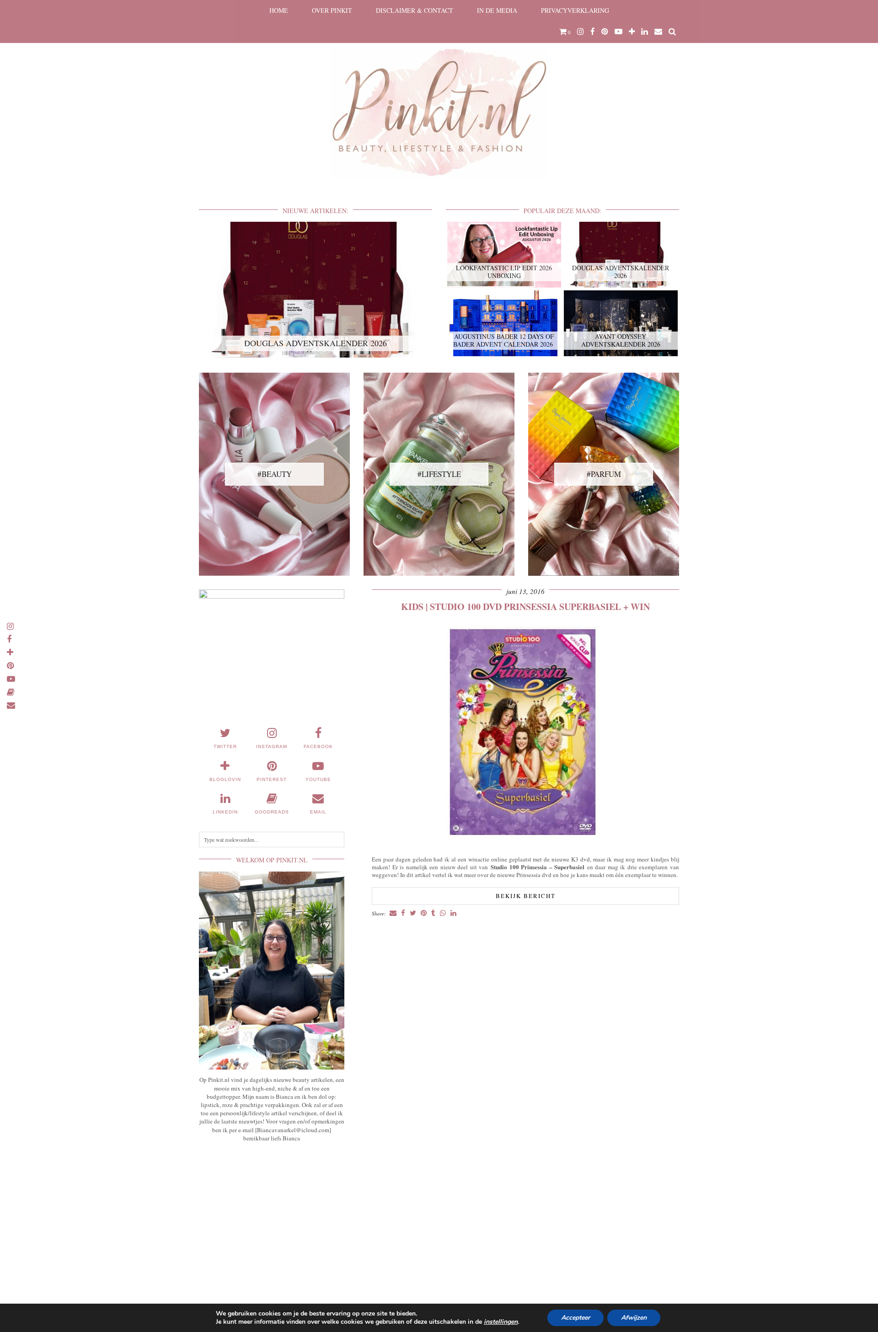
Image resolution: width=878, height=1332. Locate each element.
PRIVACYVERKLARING (575, 10)
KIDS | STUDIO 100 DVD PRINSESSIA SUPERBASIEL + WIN (525, 606)
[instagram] (580, 31)
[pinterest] (604, 31)
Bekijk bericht (526, 896)
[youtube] (618, 31)
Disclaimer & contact (414, 10)
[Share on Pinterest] (423, 913)
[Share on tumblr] (433, 913)
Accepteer (575, 1317)
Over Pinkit (332, 10)
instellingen (501, 1322)
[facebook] (592, 31)
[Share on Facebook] (403, 913)
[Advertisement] (271, 1217)
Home (278, 10)
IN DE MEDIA (497, 10)
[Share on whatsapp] (443, 913)
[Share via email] (393, 913)
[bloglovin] (632, 31)
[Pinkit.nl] (439, 94)
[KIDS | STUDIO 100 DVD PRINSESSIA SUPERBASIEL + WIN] (525, 845)
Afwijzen (634, 1317)
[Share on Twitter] (412, 913)
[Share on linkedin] (453, 913)
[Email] (658, 31)
